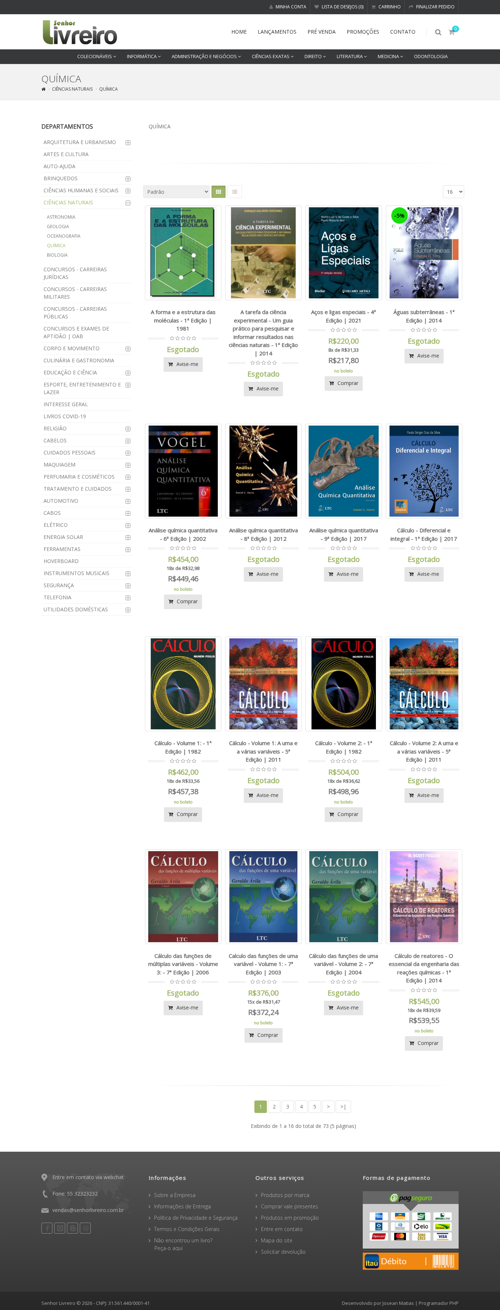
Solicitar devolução (283, 1251)
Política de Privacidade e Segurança (196, 1217)
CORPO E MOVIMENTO (72, 348)
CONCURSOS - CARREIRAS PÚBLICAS (75, 312)
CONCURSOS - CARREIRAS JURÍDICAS (75, 273)
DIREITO (314, 56)
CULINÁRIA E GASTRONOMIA (79, 360)
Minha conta (290, 7)
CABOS (52, 512)
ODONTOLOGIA (431, 56)
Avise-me (186, 363)
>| (343, 1106)
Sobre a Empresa (174, 1195)
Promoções (363, 31)
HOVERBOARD (61, 561)
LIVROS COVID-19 (65, 416)
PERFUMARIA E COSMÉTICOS (79, 476)
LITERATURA (350, 56)
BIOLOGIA (57, 255)
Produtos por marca (285, 1195)
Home (239, 31)
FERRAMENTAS (62, 548)
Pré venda (321, 31)
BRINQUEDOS (61, 178)
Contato (402, 31)
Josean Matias (398, 1303)
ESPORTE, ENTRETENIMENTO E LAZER (82, 388)
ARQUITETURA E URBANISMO (80, 142)
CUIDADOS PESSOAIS (70, 452)
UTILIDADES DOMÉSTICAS (76, 609)
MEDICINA (389, 56)
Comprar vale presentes (289, 1206)
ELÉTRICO (56, 524)
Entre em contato (282, 1229)
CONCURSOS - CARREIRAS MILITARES (75, 293)
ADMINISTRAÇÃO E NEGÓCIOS (205, 56)
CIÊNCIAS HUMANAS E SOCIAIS (81, 190)
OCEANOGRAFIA (64, 236)
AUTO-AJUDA (59, 166)
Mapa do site (276, 1240)
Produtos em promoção (290, 1217)
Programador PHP (439, 1303)
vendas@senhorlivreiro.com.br (88, 1210)
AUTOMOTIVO (61, 500)
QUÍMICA (108, 89)
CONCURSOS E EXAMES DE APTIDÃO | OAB (76, 332)
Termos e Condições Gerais (187, 1229)
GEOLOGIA (58, 226)
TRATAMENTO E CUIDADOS (78, 488)
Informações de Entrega (182, 1206)
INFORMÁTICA (142, 56)
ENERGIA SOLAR (63, 536)
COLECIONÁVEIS (95, 56)
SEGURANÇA (59, 585)
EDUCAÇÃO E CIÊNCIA (70, 372)
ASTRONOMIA (61, 217)
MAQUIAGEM (59, 464)
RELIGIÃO (55, 428)
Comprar (347, 383)
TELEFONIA (57, 597)
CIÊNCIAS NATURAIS (72, 89)
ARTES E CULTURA (66, 154)
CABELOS (55, 440)
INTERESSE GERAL (66, 404)
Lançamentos (277, 31)
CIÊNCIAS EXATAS (271, 56)
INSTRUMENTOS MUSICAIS (76, 573)
